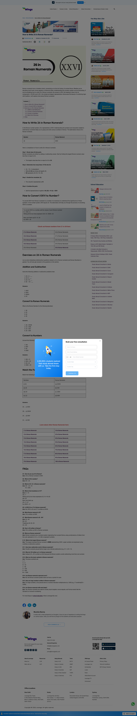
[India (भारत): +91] (67, 357)
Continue (71, 373)
